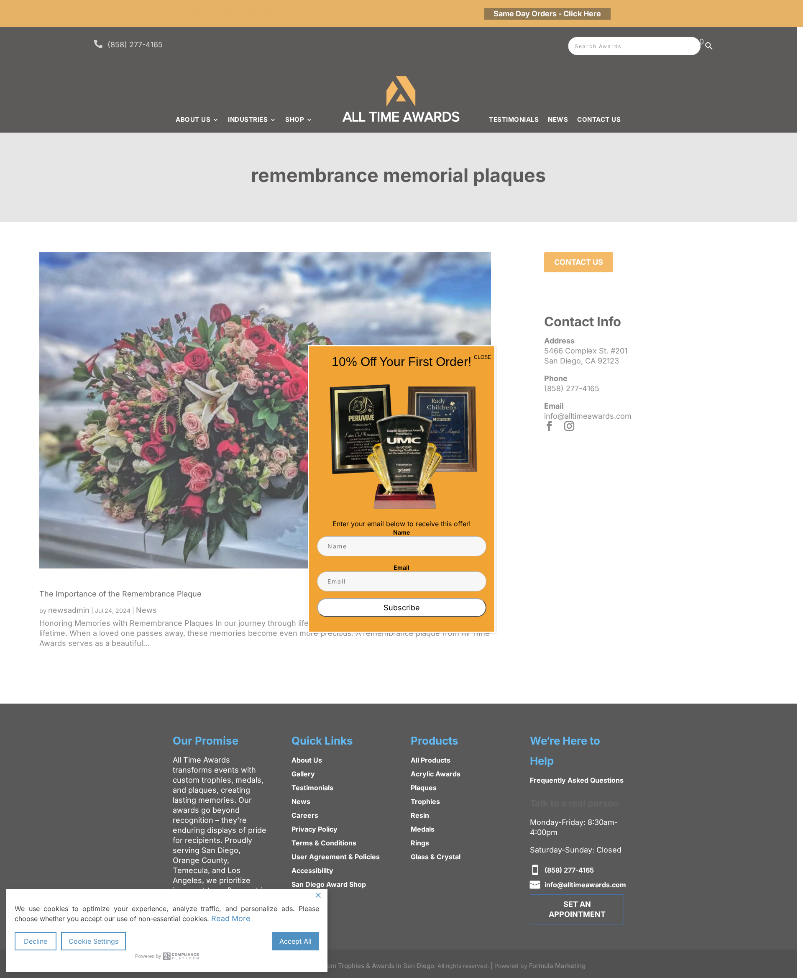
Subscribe (402, 607)
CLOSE (482, 357)
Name (401, 532)
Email (401, 567)
